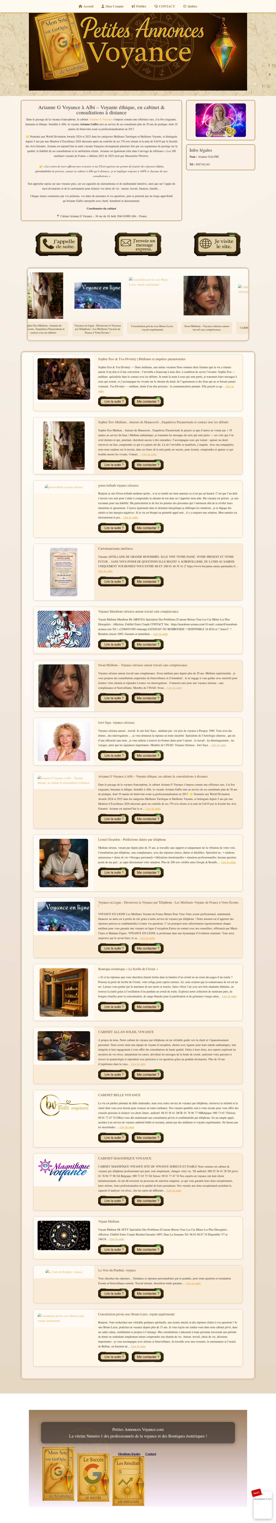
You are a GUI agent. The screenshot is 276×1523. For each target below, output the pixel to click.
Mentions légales (129, 1453)
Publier (141, 6)
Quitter (192, 6)
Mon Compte (114, 6)
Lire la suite (149, 454)
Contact (150, 1453)
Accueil (88, 6)
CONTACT (167, 6)
